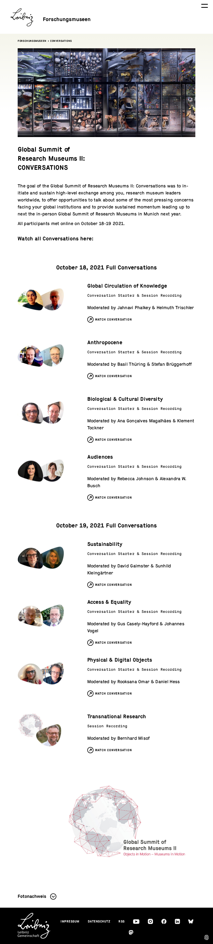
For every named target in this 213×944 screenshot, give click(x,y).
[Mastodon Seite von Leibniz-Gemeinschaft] (131, 932)
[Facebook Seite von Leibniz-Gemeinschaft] (164, 921)
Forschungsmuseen (32, 40)
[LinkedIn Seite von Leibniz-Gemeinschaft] (177, 921)
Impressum (70, 921)
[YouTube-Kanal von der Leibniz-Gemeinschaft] (136, 921)
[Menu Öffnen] (204, 6)
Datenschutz (99, 921)
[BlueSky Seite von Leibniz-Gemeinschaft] (190, 921)
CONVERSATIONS (61, 40)
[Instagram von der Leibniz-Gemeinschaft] (150, 921)
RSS (121, 921)
